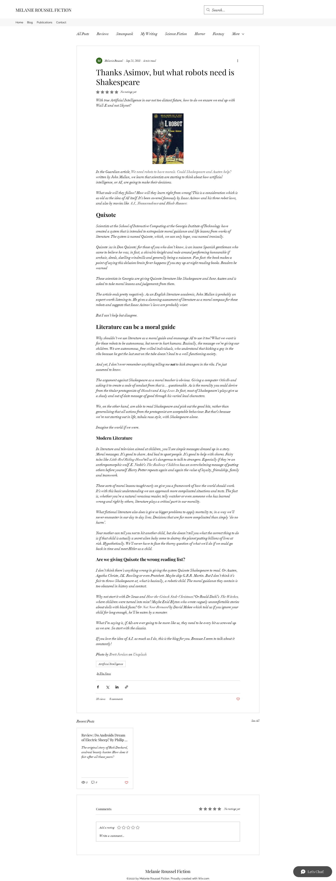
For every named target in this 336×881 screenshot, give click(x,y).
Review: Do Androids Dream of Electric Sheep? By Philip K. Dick (104, 737)
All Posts (83, 34)
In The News (104, 673)
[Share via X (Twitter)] (107, 687)
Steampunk (124, 34)
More (236, 34)
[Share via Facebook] (98, 687)
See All (255, 720)
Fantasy (218, 34)
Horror (200, 34)
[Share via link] (126, 687)
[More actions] (237, 60)
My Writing (149, 34)
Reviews (102, 34)
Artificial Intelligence (111, 664)
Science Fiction (176, 34)
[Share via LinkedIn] (117, 687)
